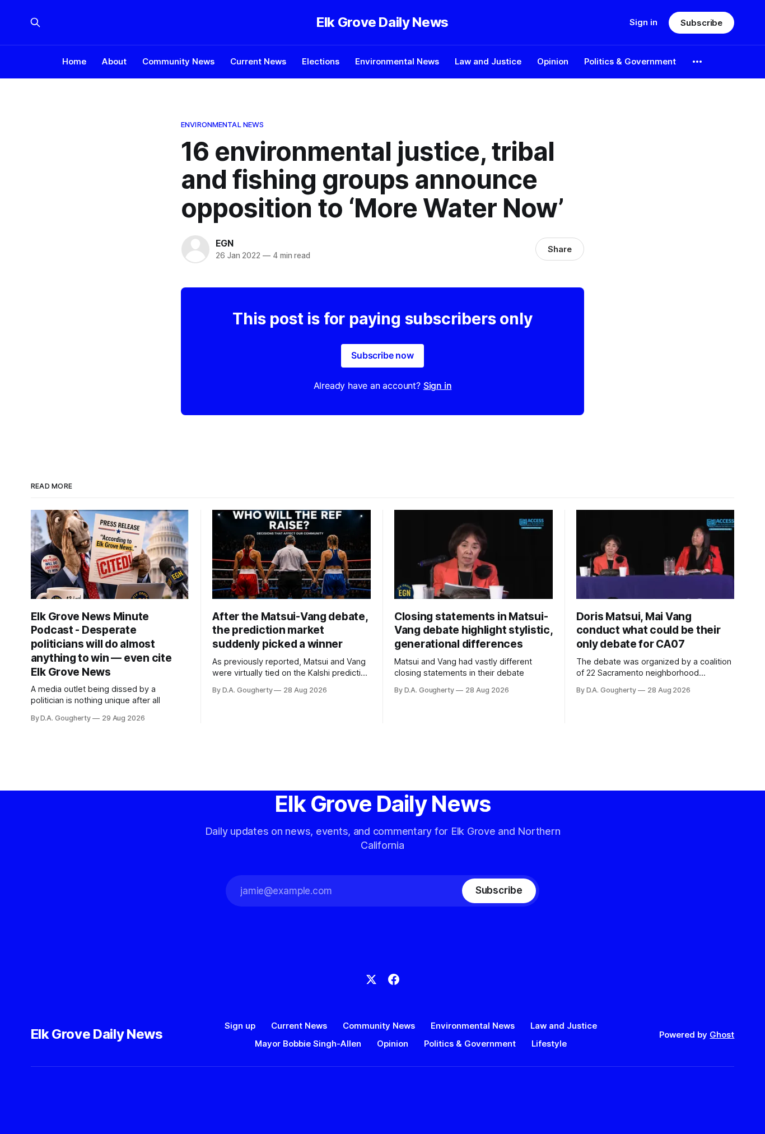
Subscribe (701, 22)
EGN (224, 243)
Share (560, 249)
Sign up (240, 1025)
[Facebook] (393, 979)
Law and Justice (488, 61)
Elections (320, 61)
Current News (258, 61)
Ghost (722, 1034)
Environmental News (397, 61)
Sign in (643, 22)
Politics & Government (630, 61)
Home (74, 61)
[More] (697, 62)
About (114, 61)
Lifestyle (549, 1043)
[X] (371, 979)
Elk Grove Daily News (382, 22)
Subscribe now (382, 355)
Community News (178, 61)
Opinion (552, 61)
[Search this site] (35, 22)
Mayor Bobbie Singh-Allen (308, 1043)
